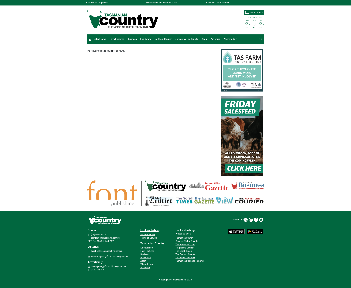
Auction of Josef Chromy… (218, 2)
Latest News (100, 39)
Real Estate (145, 39)
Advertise (215, 39)
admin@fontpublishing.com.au (105, 238)
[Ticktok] (261, 220)
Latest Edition (256, 12)
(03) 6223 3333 (98, 234)
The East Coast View (185, 257)
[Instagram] (251, 220)
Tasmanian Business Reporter (190, 261)
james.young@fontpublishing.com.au (108, 266)
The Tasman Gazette (185, 254)
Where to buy (230, 39)
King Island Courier (185, 247)
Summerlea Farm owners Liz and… (162, 2)
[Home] (123, 19)
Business (132, 39)
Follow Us (237, 219)
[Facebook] (256, 220)
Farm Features (117, 39)
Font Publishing (150, 230)
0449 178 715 (97, 269)
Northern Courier (163, 39)
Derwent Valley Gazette (186, 39)
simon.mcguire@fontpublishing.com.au (109, 256)
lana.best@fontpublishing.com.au (106, 251)
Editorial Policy (147, 234)
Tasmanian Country (184, 238)
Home (90, 39)
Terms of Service (148, 238)
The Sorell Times (184, 251)
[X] (246, 220)
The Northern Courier (185, 244)
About (204, 39)
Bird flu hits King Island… (98, 2)
